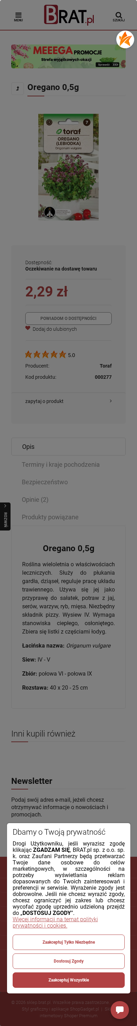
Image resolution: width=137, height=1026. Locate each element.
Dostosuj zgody (69, 961)
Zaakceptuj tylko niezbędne (69, 942)
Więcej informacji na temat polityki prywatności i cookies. (55, 922)
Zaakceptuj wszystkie (68, 980)
